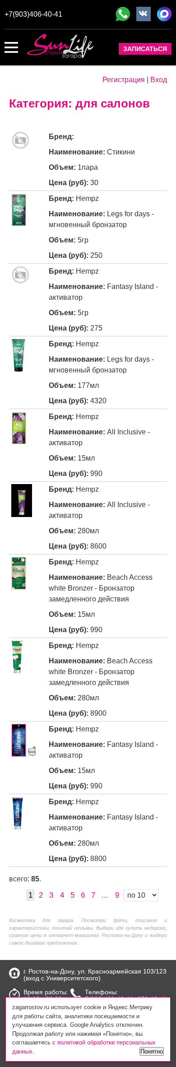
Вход (158, 80)
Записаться (145, 48)
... (105, 895)
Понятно (151, 1051)
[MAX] (164, 14)
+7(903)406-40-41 (33, 14)
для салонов (112, 103)
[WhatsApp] (123, 14)
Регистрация (123, 80)
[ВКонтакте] (143, 14)
